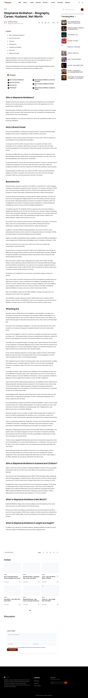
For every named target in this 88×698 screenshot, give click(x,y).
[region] (31, 587)
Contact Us (36, 681)
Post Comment (12, 649)
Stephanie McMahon (9, 552)
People (5, 9)
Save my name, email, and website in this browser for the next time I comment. (26, 647)
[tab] (30, 610)
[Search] (79, 2)
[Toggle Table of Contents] (55, 75)
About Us (36, 683)
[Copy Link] (48, 22)
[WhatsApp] (45, 22)
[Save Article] (57, 22)
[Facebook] (39, 22)
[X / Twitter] (47, 552)
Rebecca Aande (13, 21)
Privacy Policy (37, 685)
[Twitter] (42, 22)
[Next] (57, 576)
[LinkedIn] (50, 552)
